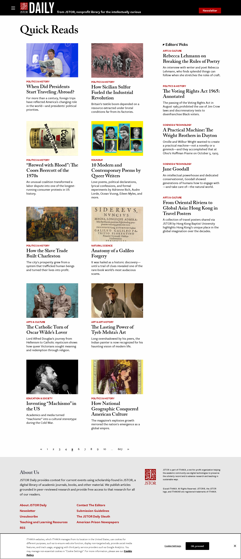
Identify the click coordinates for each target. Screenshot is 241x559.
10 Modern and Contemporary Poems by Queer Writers (116, 171)
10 (104, 449)
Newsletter (210, 10)
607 (120, 449)
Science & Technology (177, 125)
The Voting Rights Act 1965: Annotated (191, 94)
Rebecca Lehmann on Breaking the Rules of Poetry (191, 59)
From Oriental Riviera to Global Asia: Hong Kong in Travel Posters (190, 208)
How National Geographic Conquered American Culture (114, 409)
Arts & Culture (35, 322)
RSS (22, 527)
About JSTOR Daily (33, 505)
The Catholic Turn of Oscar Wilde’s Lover (47, 330)
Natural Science (102, 245)
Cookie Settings (173, 545)
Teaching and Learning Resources (44, 522)
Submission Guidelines (93, 510)
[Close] (235, 546)
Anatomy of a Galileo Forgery (112, 254)
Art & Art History (102, 322)
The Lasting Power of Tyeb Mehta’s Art (112, 330)
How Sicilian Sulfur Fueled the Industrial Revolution (112, 93)
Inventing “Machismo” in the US (51, 407)
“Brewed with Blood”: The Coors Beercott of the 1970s (52, 171)
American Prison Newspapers (98, 522)
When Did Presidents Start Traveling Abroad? (50, 90)
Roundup (97, 160)
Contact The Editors (91, 505)
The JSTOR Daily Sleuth (93, 516)
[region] (120, 546)
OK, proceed (197, 545)
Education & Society (39, 398)
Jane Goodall (176, 170)
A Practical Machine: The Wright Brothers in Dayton (190, 133)
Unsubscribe (29, 516)
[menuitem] (210, 10)
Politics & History (38, 81)
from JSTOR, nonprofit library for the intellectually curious (99, 11)
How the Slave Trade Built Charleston (47, 254)
